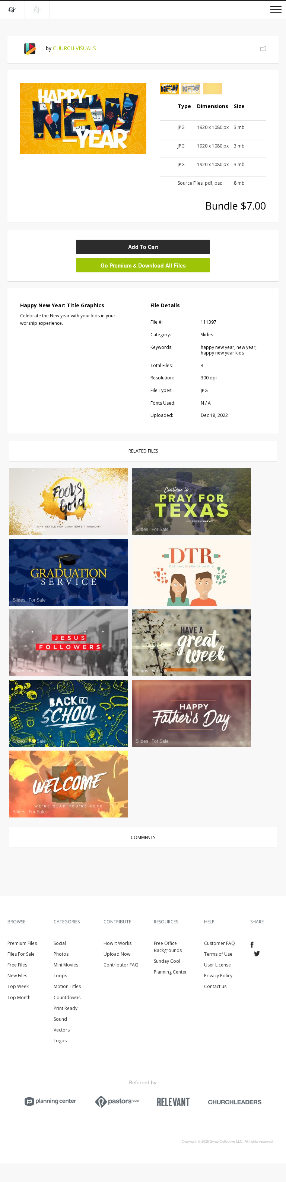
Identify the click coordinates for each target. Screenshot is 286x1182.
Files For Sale (21, 954)
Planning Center (170, 972)
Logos (60, 1040)
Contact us (215, 986)
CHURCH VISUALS (74, 48)
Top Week (18, 986)
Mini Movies (66, 965)
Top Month (19, 997)
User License (217, 965)
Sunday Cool (167, 961)
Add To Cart (143, 246)
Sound (60, 1019)
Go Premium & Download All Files (143, 265)
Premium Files (22, 943)
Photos (61, 954)
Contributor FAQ (121, 965)
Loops (60, 975)
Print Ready (65, 1008)
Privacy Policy (218, 975)
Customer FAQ (219, 943)
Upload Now (117, 954)
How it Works (117, 943)
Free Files (17, 965)
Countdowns (67, 997)
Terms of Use (218, 954)
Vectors (62, 1030)
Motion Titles (67, 986)
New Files (17, 975)
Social (60, 943)
